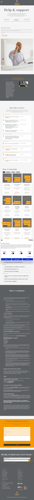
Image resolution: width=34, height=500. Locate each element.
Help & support (4, 477)
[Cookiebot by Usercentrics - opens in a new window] (29, 240)
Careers (19, 477)
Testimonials (20, 473)
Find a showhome (5, 472)
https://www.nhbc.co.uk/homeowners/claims (11, 379)
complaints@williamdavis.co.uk (21, 335)
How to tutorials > (6, 20)
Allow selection (17, 259)
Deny (6, 259)
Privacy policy (4, 485)
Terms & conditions (5, 484)
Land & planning (20, 476)
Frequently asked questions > (16, 20)
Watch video (7, 192)
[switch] (13, 253)
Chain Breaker (4, 476)
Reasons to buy (20, 472)
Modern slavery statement (6, 488)
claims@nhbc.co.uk (10, 382)
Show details (29, 256)
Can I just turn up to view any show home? (14, 262)
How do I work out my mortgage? (12, 271)
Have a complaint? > (27, 20)
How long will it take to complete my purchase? (15, 266)
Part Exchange (4, 473)
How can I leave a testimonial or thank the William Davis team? (17, 276)
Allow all (27, 259)
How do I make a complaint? (11, 281)
